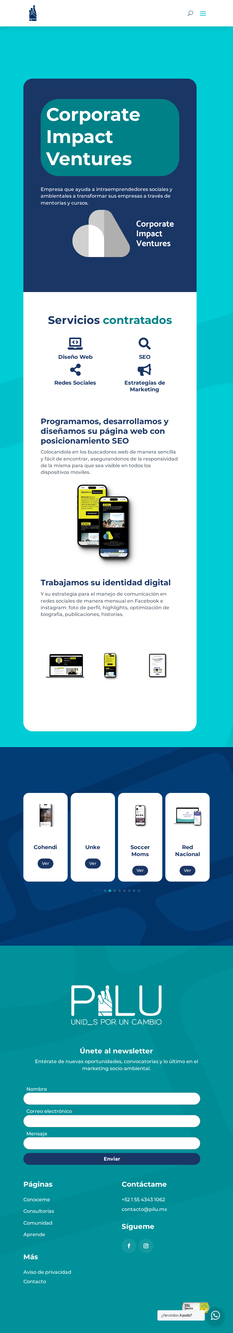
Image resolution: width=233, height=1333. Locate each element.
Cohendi (35, 847)
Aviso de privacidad (47, 1272)
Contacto (34, 1281)
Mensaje (36, 1134)
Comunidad (37, 1223)
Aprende (34, 1234)
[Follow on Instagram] (146, 1246)
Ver (35, 863)
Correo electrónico (49, 1111)
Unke (82, 847)
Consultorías (38, 1211)
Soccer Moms (129, 851)
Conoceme (36, 1199)
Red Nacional (176, 851)
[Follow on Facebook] (129, 1246)
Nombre (36, 1089)
